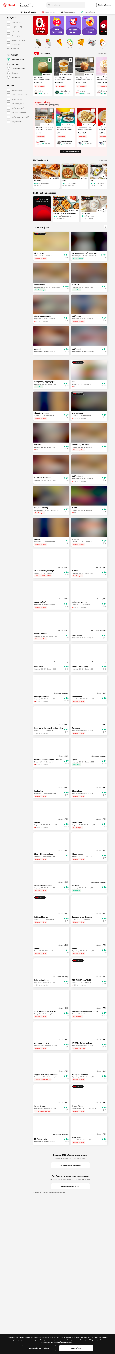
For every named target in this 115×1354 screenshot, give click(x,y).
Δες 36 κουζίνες (13, 48)
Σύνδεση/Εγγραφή (104, 5)
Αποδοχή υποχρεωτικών (63, 1342)
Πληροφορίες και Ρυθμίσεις (39, 1348)
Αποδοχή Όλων (76, 1348)
